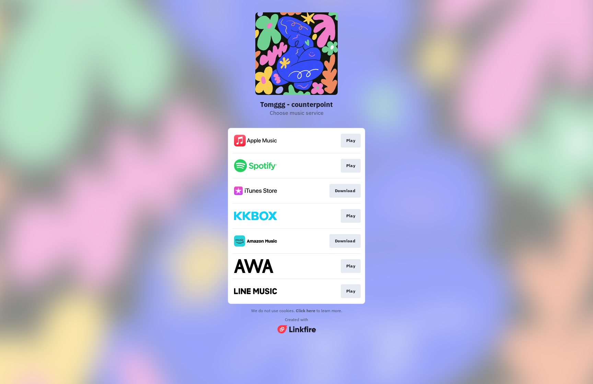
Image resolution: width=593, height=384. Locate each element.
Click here (305, 310)
